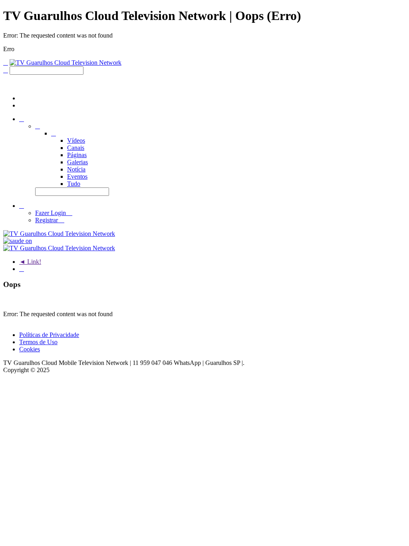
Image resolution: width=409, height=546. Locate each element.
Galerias (77, 162)
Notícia (76, 169)
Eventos (77, 176)
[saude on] (17, 240)
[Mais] (21, 268)
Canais (75, 147)
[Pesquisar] (5, 70)
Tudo (73, 183)
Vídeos (76, 140)
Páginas (77, 154)
